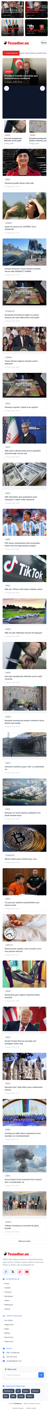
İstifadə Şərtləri (31, 1408)
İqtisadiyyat (9, 1296)
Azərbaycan (8, 1391)
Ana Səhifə (9, 1320)
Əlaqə (7, 1329)
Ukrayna (35, 1391)
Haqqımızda (9, 1325)
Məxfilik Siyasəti (18, 1408)
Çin (18, 1391)
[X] (13, 1272)
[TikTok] (20, 1272)
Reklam (7, 1333)
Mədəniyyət (9, 1305)
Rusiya (25, 1391)
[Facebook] (6, 1272)
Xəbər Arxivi (9, 1341)
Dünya (7, 1283)
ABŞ (13, 1396)
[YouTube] (27, 1272)
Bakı (6, 1396)
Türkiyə (30, 1396)
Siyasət (7, 1309)
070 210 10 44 (12, 1357)
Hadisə (7, 1300)
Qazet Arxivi (9, 1337)
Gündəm (8, 1288)
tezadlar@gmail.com (14, 1361)
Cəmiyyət (8, 1292)
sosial (21, 1396)
